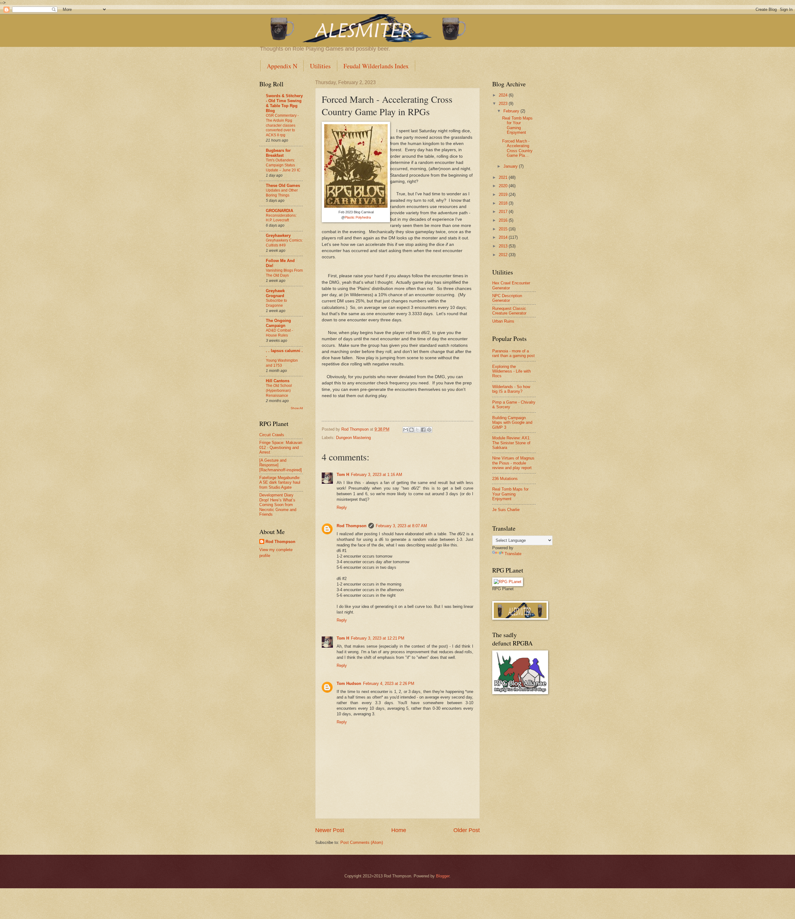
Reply (342, 507)
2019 (504, 194)
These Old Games (283, 185)
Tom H (343, 474)
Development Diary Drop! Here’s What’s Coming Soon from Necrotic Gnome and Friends (277, 505)
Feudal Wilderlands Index (376, 66)
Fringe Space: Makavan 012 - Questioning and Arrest (280, 447)
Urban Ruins (503, 321)
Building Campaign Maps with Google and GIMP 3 (512, 422)
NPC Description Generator (507, 298)
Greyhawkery (278, 235)
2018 (504, 203)
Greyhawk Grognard (275, 293)
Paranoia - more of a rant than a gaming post (513, 353)
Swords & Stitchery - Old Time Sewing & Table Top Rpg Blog (284, 103)
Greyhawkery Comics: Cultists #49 (284, 242)
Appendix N (282, 66)
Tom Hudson (349, 683)
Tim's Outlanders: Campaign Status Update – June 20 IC (283, 165)
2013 (504, 246)
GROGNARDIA (279, 210)
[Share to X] (417, 430)
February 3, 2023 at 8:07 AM (401, 525)
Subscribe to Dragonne (276, 303)
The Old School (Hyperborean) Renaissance (279, 390)
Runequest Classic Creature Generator (509, 310)
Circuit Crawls (271, 434)
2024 (504, 95)
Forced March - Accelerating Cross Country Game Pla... (517, 148)
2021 (504, 177)
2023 (504, 103)
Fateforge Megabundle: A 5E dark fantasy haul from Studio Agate (280, 482)
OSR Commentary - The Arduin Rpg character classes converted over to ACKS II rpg (282, 125)
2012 (504, 254)
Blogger (442, 876)
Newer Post (329, 830)
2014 (504, 237)
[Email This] (405, 430)
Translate (513, 553)
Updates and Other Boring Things (282, 192)
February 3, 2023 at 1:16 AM (376, 474)
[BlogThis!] (411, 430)
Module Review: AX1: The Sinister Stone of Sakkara (511, 443)
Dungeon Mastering (353, 437)
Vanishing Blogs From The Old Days (284, 273)
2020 (504, 185)
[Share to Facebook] (423, 430)
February (511, 111)
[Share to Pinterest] (429, 430)
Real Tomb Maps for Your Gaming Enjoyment (517, 125)
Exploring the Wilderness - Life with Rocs (511, 371)
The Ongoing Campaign (278, 323)
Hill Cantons (277, 380)
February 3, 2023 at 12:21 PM (377, 638)
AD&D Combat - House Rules (279, 332)
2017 (504, 211)
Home (398, 830)
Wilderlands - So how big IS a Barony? (511, 389)
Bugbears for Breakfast (278, 153)
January (511, 166)
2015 (504, 229)
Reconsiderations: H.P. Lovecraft (281, 218)
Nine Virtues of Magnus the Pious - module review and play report (513, 463)
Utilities (320, 66)
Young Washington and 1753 (282, 363)
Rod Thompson (351, 525)
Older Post (466, 830)
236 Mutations (505, 478)
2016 (504, 220)
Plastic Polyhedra (358, 217)
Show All (297, 408)
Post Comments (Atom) (361, 842)
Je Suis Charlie (506, 509)
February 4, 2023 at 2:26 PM (388, 683)
